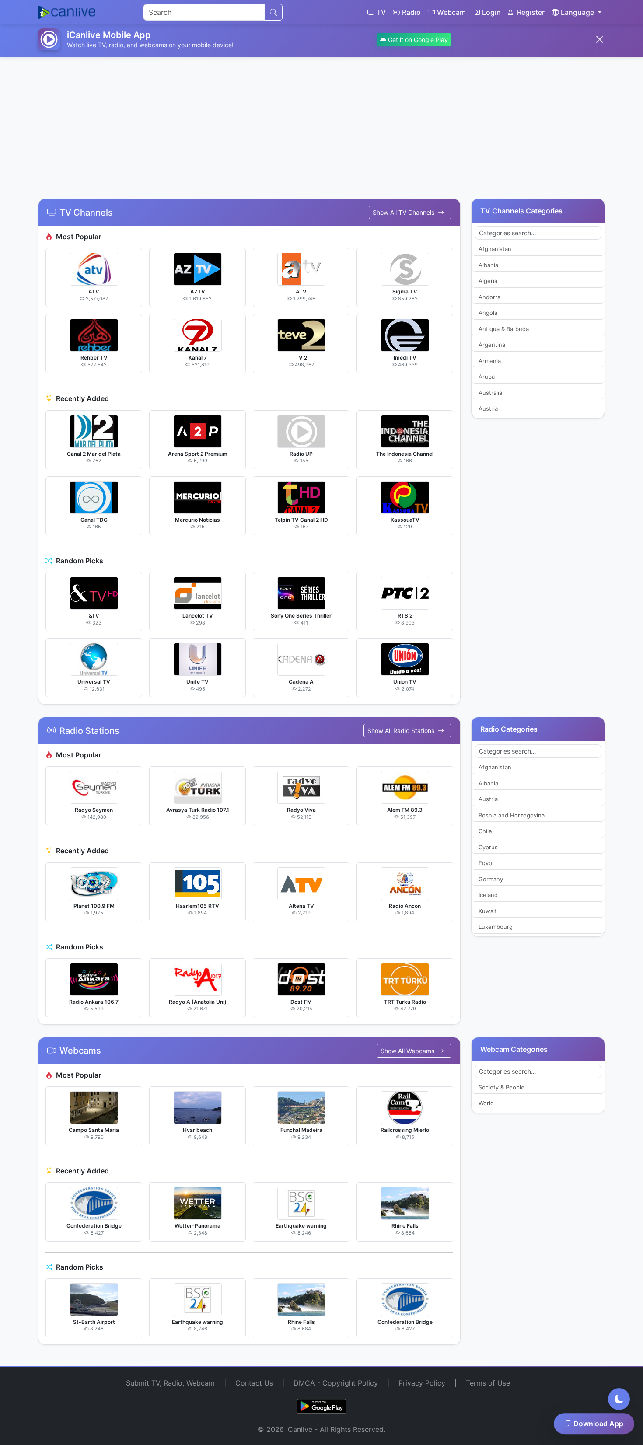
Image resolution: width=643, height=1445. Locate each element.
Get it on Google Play (417, 39)
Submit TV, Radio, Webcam (170, 1383)
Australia (490, 392)
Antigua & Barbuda (504, 328)
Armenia (490, 360)
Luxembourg (496, 926)
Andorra (489, 296)
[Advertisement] (321, 122)
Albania (488, 265)
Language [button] (577, 12)
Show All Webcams (408, 1050)
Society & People (501, 1087)
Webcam (451, 12)
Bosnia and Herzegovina (512, 815)
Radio (411, 12)
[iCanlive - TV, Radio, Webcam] (66, 12)
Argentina (492, 344)
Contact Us (254, 1383)
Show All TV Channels (404, 212)
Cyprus (488, 847)
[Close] (599, 39)
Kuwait (488, 910)
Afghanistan (495, 248)
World (486, 1102)
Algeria (488, 280)
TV (381, 12)
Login (491, 12)
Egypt (486, 862)
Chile (485, 830)
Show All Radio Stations (401, 730)
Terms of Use (488, 1383)
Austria (488, 408)
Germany (491, 879)
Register (531, 12)
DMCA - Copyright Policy (336, 1383)
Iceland (488, 894)
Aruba (487, 376)
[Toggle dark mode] (619, 1399)
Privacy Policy (421, 1383)
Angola (488, 312)
